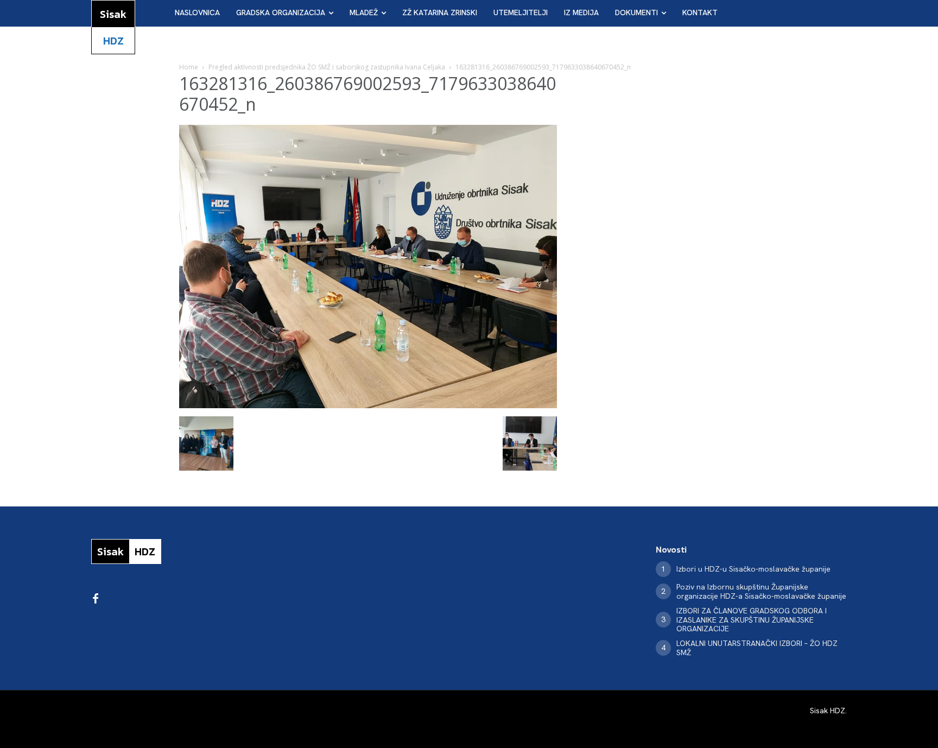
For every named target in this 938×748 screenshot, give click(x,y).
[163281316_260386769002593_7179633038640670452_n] (368, 405)
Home (188, 67)
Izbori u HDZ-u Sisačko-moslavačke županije (753, 569)
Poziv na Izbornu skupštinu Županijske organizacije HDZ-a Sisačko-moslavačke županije (761, 591)
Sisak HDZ (827, 710)
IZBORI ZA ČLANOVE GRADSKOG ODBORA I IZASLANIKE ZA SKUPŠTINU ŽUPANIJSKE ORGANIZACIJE (751, 620)
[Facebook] (95, 599)
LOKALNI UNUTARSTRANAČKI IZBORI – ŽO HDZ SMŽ (757, 647)
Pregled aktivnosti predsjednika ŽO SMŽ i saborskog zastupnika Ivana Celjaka (326, 67)
